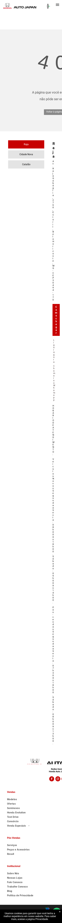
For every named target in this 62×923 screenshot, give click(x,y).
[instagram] (57, 779)
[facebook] (51, 779)
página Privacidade (37, 919)
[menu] (57, 5)
